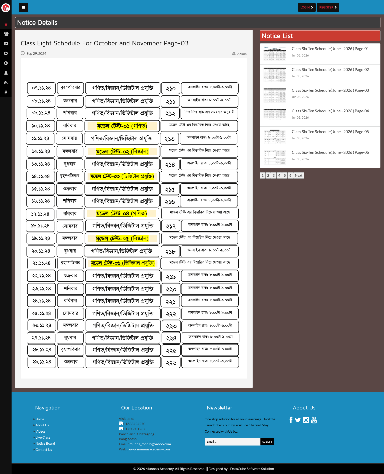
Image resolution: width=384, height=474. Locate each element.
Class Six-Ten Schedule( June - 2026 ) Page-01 (330, 48)
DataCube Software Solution (252, 468)
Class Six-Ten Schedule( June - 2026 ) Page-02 (330, 69)
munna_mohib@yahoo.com (150, 444)
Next (298, 175)
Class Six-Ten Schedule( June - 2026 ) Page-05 (330, 131)
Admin (242, 54)
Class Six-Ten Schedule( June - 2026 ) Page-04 (330, 111)
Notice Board (45, 443)
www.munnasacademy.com (149, 449)
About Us (42, 425)
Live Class (42, 437)
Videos (40, 431)
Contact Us (43, 450)
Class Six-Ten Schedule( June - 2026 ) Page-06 (330, 152)
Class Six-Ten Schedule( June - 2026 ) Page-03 (330, 90)
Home (39, 419)
